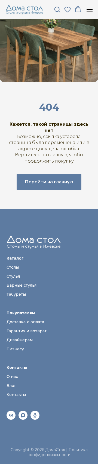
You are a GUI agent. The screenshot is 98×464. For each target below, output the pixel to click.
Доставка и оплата (25, 321)
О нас (12, 376)
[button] (57, 9)
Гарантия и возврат (27, 330)
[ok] (34, 418)
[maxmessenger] (23, 418)
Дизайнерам (20, 339)
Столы (13, 267)
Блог (11, 385)
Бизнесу (15, 348)
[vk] (11, 418)
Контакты (16, 394)
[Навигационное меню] (90, 9)
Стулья (13, 276)
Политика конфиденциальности (58, 452)
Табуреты (16, 294)
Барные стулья (21, 285)
